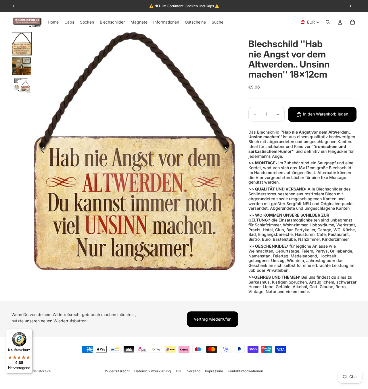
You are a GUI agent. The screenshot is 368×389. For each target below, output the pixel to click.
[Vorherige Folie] (40, 151)
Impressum (214, 371)
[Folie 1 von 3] (21, 44)
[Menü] (29, 332)
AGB (179, 371)
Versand (193, 371)
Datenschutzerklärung (152, 371)
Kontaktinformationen (245, 371)
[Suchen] (327, 22)
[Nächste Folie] (228, 151)
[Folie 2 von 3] (21, 66)
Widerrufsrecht (117, 371)
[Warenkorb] (352, 22)
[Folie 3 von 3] (21, 85)
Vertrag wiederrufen (212, 319)
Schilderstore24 (38, 371)
